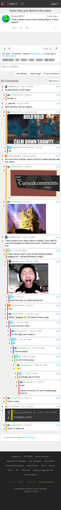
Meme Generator (28, 438)
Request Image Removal (43, 470)
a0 (11, 250)
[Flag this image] (56, 48)
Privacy (52, 466)
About (43, 466)
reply (58, 86)
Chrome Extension (46, 482)
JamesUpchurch (14, 156)
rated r (24, 60)
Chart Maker (49, 461)
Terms (10, 470)
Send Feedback (30, 475)
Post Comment (51, 73)
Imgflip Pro (16, 456)
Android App (31, 482)
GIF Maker (28, 456)
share (45, 49)
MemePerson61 (14, 237)
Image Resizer (32, 466)
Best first (53, 81)
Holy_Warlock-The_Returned (23, 147)
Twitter (20, 482)
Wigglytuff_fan (13, 86)
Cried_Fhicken (13, 406)
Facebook (11, 482)
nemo (31, 60)
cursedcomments (9, 56)
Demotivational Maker (15, 466)
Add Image (35, 73)
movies (39, 60)
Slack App (26, 470)
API (17, 470)
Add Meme (21, 73)
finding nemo (8, 60)
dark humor (49, 60)
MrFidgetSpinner (37, 54)
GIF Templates (35, 461)
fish (17, 60)
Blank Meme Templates (16, 461)
